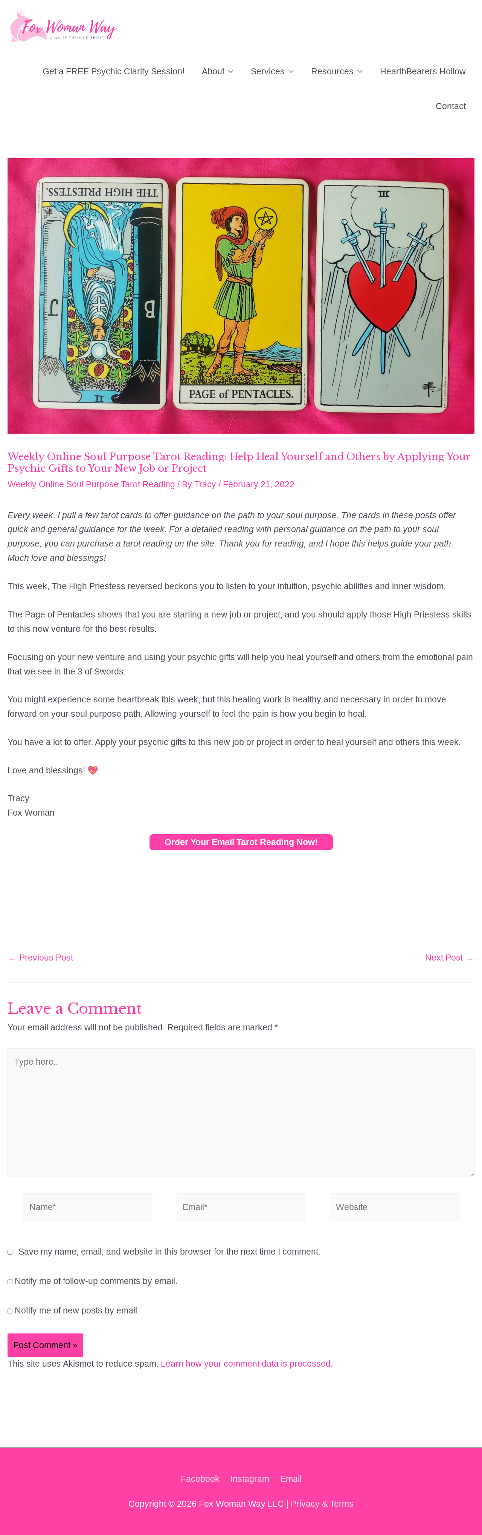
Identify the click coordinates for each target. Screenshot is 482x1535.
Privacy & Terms (322, 1504)
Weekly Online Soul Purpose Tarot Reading (91, 484)
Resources (332, 71)
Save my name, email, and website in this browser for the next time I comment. (169, 1251)
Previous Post (40, 957)
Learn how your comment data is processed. (247, 1364)
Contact (451, 106)
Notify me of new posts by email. (77, 1310)
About (213, 71)
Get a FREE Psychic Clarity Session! (114, 71)
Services (268, 71)
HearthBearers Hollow (423, 71)
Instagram (249, 1479)
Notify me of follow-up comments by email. (96, 1281)
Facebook (200, 1479)
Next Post (449, 957)
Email (291, 1479)
